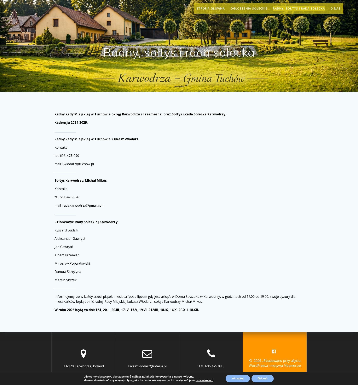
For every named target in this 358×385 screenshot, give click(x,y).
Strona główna (210, 8)
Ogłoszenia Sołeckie (249, 8)
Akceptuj (238, 378)
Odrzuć (262, 378)
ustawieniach (204, 380)
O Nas (335, 8)
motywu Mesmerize (285, 365)
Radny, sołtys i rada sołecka (299, 8)
